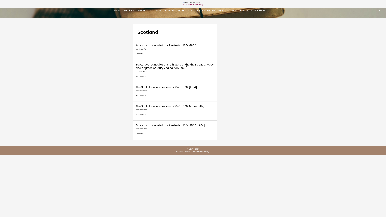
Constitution (168, 10)
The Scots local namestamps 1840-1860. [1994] (166, 87)
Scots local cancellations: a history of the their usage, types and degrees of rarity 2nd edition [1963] (175, 66)
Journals (180, 10)
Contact (241, 10)
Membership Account (257, 10)
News (124, 10)
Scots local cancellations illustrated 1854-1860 (166, 45)
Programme (142, 10)
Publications (199, 10)
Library (189, 10)
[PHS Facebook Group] (379, 11)
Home (117, 10)
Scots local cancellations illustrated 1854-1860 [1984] (170, 125)
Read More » (141, 54)
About (131, 10)
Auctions (211, 10)
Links (233, 10)
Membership (155, 10)
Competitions (223, 10)
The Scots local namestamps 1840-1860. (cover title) (170, 106)
